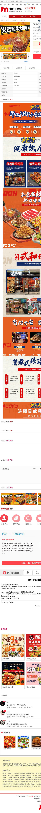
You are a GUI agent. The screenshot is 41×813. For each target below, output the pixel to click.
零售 (29, 4)
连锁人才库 (30, 796)
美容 (21, 4)
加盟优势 (23, 16)
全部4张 (26, 61)
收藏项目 (6, 61)
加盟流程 (33, 16)
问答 (21, 1)
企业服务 (24, 796)
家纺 (9, 4)
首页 (2, 20)
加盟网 (2, 1)
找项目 (12, 1)
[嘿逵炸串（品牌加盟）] (13, 673)
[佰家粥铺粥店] (13, 645)
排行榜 (7, 1)
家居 (13, 4)
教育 (25, 4)
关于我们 (18, 796)
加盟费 (13, 16)
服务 (33, 4)
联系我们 (36, 796)
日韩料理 (14, 20)
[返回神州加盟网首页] (11, 10)
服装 (5, 4)
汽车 (37, 4)
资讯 (17, 1)
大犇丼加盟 (22, 20)
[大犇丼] (6, 54)
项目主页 (4, 16)
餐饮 (1, 4)
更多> (34, 468)
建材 (17, 4)
